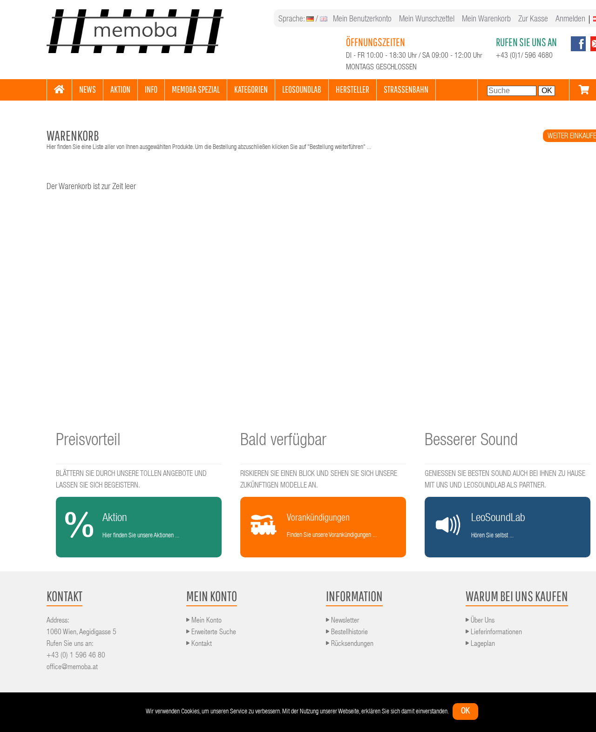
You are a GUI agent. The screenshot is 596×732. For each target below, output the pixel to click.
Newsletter (344, 621)
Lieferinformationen (495, 633)
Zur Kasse (533, 19)
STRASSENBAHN (406, 89)
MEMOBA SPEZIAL (196, 89)
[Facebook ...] (578, 50)
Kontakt (201, 644)
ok (465, 711)
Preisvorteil (88, 441)
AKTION (120, 89)
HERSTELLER (352, 89)
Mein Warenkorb (486, 19)
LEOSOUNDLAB (301, 89)
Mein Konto (206, 621)
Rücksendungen (351, 644)
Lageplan (482, 644)
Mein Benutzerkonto (362, 19)
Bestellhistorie (348, 633)
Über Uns (481, 621)
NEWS (87, 89)
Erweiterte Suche (213, 633)
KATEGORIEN (251, 89)
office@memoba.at (72, 667)
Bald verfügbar (283, 441)
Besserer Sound (471, 441)
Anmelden (570, 19)
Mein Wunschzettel (426, 19)
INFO (151, 89)
